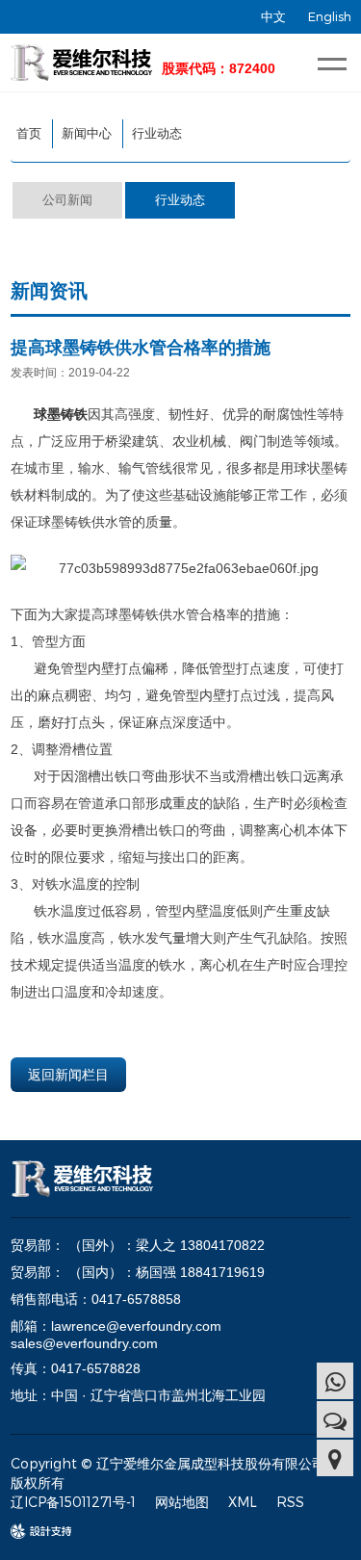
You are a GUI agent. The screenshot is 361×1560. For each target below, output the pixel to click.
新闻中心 (87, 133)
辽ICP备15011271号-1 (73, 1502)
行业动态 (157, 133)
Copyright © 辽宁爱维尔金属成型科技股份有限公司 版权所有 (168, 1473)
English (329, 16)
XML (242, 1502)
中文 (273, 16)
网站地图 (182, 1502)
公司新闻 (67, 200)
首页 (28, 133)
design (32, 1531)
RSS (290, 1502)
